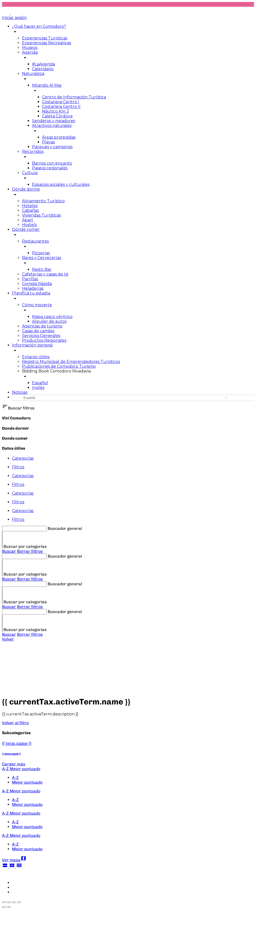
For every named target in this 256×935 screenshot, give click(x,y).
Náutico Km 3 (55, 111)
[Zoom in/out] (19, 902)
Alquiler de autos (49, 321)
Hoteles (30, 205)
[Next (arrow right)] (9, 907)
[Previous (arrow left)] (4, 907)
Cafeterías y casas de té (45, 274)
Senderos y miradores (53, 120)
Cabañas (30, 210)
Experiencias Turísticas (44, 38)
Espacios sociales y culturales (61, 184)
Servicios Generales (41, 335)
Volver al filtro (15, 722)
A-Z (15, 777)
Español (40, 382)
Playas (48, 142)
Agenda (30, 52)
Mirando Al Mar (47, 85)
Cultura (30, 172)
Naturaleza (33, 73)
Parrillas (30, 279)
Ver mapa (14, 860)
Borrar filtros (30, 551)
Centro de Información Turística (74, 97)
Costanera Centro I (60, 101)
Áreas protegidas (59, 137)
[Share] (9, 902)
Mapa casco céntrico (52, 316)
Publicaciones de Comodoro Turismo (59, 366)
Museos (29, 47)
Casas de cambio (38, 330)
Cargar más (13, 764)
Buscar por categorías (25, 546)
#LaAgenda (43, 64)
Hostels (29, 224)
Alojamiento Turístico (43, 201)
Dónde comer (26, 229)
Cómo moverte (37, 305)
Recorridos (33, 151)
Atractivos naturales (52, 125)
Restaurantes (35, 241)
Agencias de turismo (42, 326)
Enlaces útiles (36, 356)
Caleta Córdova (57, 116)
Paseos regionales (50, 168)
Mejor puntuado (27, 782)
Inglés (38, 387)
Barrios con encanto (52, 163)
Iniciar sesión (14, 17)
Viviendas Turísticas (41, 215)
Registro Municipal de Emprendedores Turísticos (71, 361)
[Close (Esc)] (4, 902)
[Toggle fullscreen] (14, 902)
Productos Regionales (44, 340)
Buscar (9, 551)
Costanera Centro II (61, 106)
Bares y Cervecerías (41, 257)
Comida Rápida (37, 283)
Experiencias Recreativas (46, 42)
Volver (8, 639)
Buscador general (65, 528)
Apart (27, 220)
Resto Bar (42, 269)
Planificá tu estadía (31, 293)
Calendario (43, 68)
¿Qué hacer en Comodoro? (39, 26)
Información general (32, 345)
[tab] (133, 458)
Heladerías (33, 288)
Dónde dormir (26, 189)
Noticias (19, 392)
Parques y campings (52, 146)
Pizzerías (41, 253)
